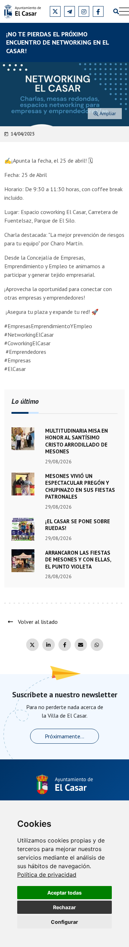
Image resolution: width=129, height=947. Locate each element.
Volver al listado (37, 621)
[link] (46, 874)
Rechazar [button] (64, 907)
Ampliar (108, 113)
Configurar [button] (64, 922)
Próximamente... (64, 736)
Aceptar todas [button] (64, 893)
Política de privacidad (46, 874)
